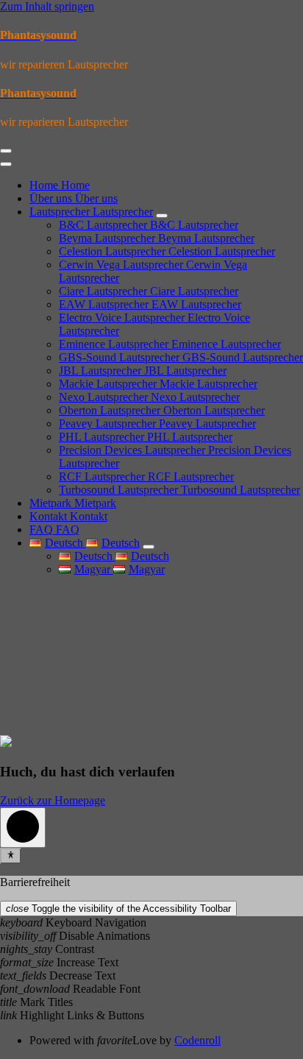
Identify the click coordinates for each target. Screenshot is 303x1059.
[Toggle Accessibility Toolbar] (10, 856)
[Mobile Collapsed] (162, 215)
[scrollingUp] (23, 827)
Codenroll (197, 1040)
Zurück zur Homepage (52, 800)
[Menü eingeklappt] (6, 151)
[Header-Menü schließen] (6, 164)
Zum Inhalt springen (47, 6)
